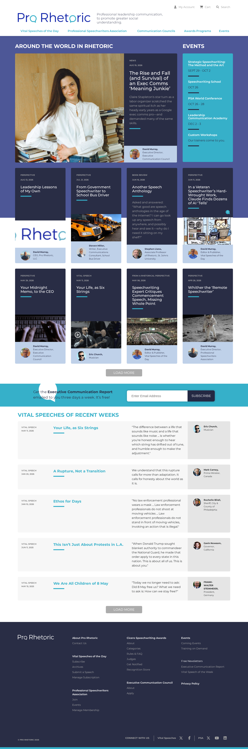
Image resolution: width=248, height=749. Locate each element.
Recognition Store (138, 669)
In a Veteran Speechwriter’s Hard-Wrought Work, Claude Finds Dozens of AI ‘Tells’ (207, 195)
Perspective (28, 175)
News (132, 60)
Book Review (139, 175)
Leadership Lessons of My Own (39, 189)
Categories (134, 648)
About (131, 643)
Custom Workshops (202, 135)
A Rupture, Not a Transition (79, 471)
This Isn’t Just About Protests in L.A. (88, 544)
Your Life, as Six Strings (90, 289)
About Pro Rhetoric (85, 638)
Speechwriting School (204, 81)
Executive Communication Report (202, 666)
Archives (77, 666)
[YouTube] (216, 739)
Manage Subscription (85, 677)
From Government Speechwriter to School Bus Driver (93, 191)
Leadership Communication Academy (207, 116)
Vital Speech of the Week (197, 672)
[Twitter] (181, 739)
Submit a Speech (83, 672)
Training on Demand (194, 648)
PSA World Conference (205, 98)
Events (76, 704)
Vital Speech (84, 275)
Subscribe (78, 661)
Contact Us (79, 643)
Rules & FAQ (134, 653)
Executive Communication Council (150, 682)
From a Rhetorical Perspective (151, 275)
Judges (131, 659)
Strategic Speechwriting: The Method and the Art (206, 63)
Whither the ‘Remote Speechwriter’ (207, 289)
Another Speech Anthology (147, 189)
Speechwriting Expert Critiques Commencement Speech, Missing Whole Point (148, 295)
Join (75, 699)
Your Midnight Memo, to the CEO (37, 289)
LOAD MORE (124, 373)
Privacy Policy (190, 683)
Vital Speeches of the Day (89, 656)
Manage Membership (85, 710)
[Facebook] (189, 739)
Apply (130, 693)
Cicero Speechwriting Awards (146, 638)
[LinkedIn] (225, 739)
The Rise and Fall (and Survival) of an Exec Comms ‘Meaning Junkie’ (149, 81)
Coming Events (191, 643)
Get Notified (134, 664)
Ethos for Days (67, 501)
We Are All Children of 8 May (80, 583)
